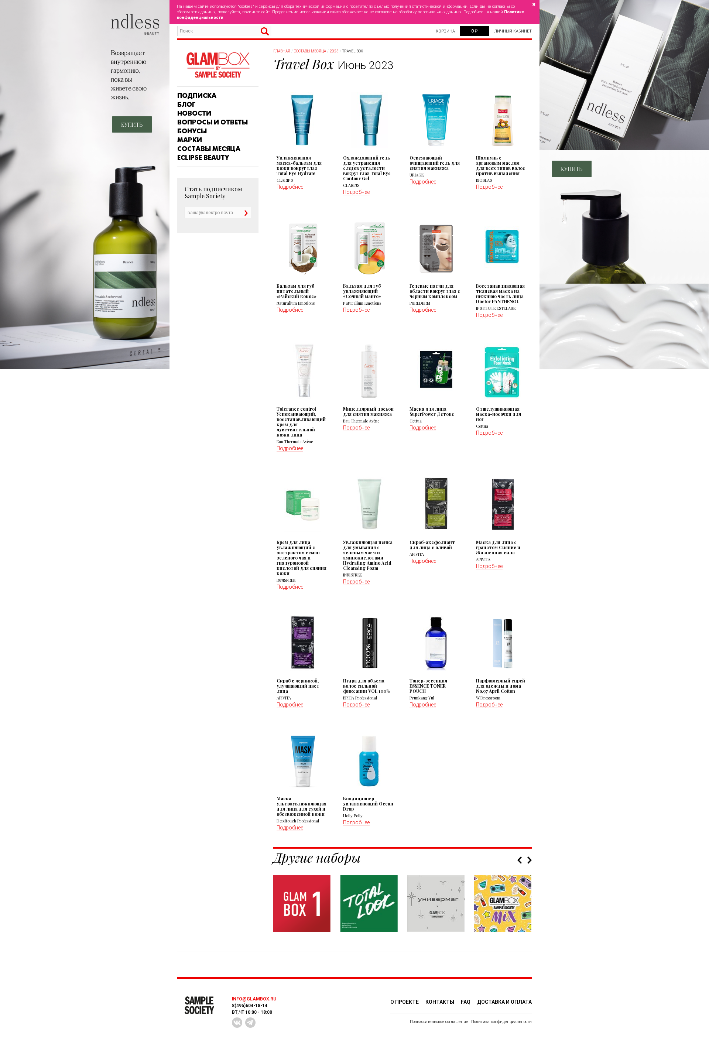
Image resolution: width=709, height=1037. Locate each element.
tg (250, 1022)
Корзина (445, 31)
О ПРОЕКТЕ (404, 1002)
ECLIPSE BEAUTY (203, 158)
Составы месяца (208, 149)
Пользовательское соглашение (439, 1021)
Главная (281, 51)
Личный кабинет (513, 31)
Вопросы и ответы (212, 122)
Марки (189, 140)
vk (237, 1022)
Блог (186, 104)
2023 (334, 51)
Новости (194, 113)
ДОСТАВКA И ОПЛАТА (504, 1002)
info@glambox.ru (254, 999)
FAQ (465, 1002)
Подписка (196, 96)
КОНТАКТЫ (439, 1002)
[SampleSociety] (217, 65)
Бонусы (192, 131)
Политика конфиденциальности (501, 1021)
